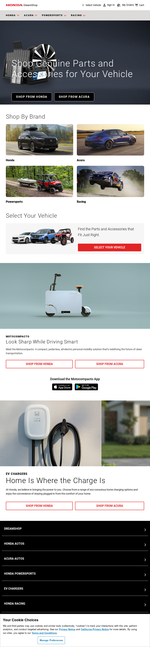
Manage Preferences (51, 640)
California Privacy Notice (95, 629)
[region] (75, 630)
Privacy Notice (67, 629)
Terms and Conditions (44, 633)
